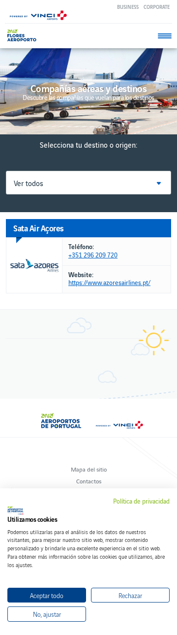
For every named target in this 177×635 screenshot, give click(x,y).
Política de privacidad (141, 501)
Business (128, 6)
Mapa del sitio (89, 469)
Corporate (157, 6)
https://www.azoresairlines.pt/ (109, 283)
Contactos (88, 480)
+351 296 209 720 (93, 255)
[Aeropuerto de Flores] (24, 35)
